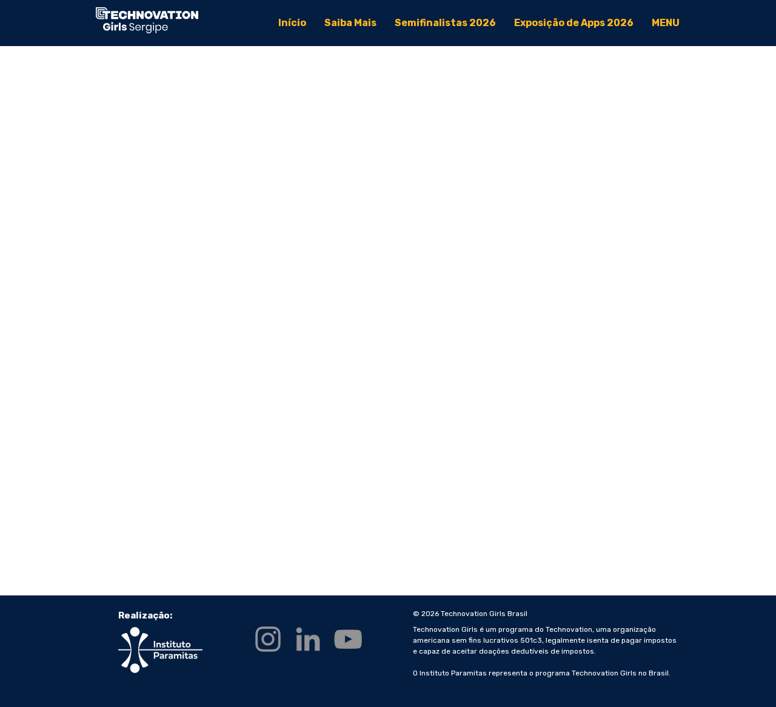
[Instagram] (268, 639)
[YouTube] (348, 639)
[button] (666, 23)
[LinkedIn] (308, 639)
